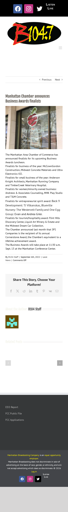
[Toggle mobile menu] (61, 48)
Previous (46, 79)
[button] (8, 363)
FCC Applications (14, 419)
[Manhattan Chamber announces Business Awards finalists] (34, 127)
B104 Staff (13, 257)
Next (57, 79)
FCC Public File (13, 413)
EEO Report (11, 407)
